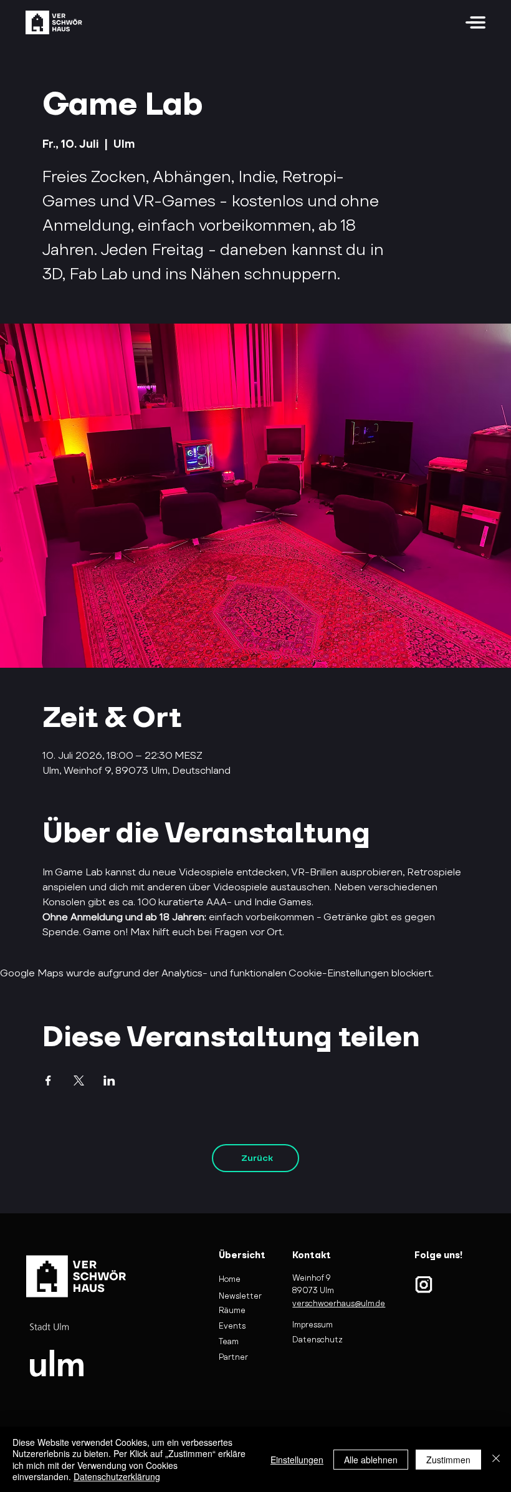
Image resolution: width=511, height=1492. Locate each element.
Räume (232, 1310)
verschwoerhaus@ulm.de (338, 1303)
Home (230, 1279)
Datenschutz (317, 1339)
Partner (233, 1357)
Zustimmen (448, 1459)
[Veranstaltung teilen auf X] (79, 1080)
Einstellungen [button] (296, 1459)
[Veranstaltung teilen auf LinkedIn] (109, 1080)
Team (229, 1341)
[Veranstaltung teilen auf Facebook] (48, 1080)
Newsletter (240, 1296)
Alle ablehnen (371, 1459)
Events (232, 1326)
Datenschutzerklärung (117, 1476)
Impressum (312, 1324)
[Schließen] (496, 1459)
